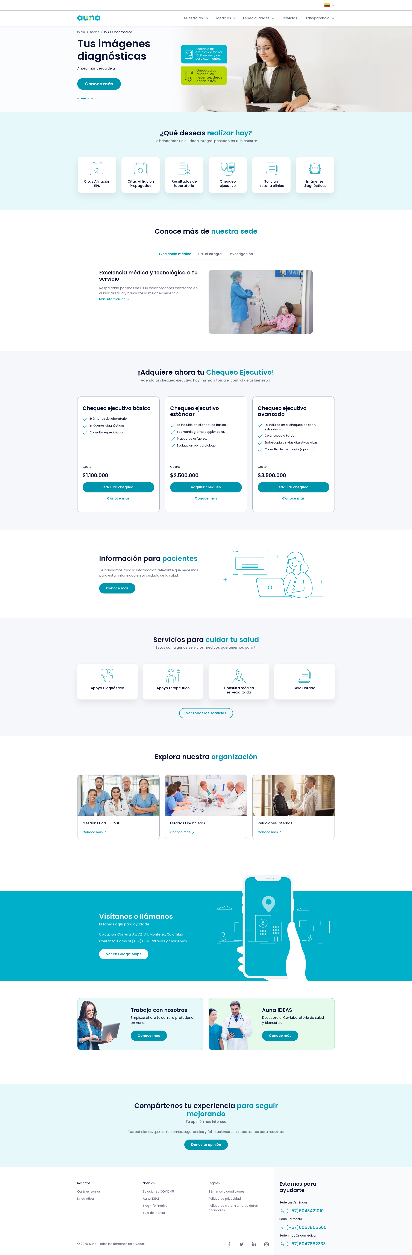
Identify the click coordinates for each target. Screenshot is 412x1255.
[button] (78, 98)
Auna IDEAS (151, 1198)
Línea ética (85, 1198)
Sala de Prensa (154, 1213)
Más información (112, 299)
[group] (118, 454)
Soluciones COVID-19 (158, 1191)
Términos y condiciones (226, 1191)
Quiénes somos (89, 1191)
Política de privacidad (225, 1198)
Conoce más (93, 832)
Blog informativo (155, 1206)
